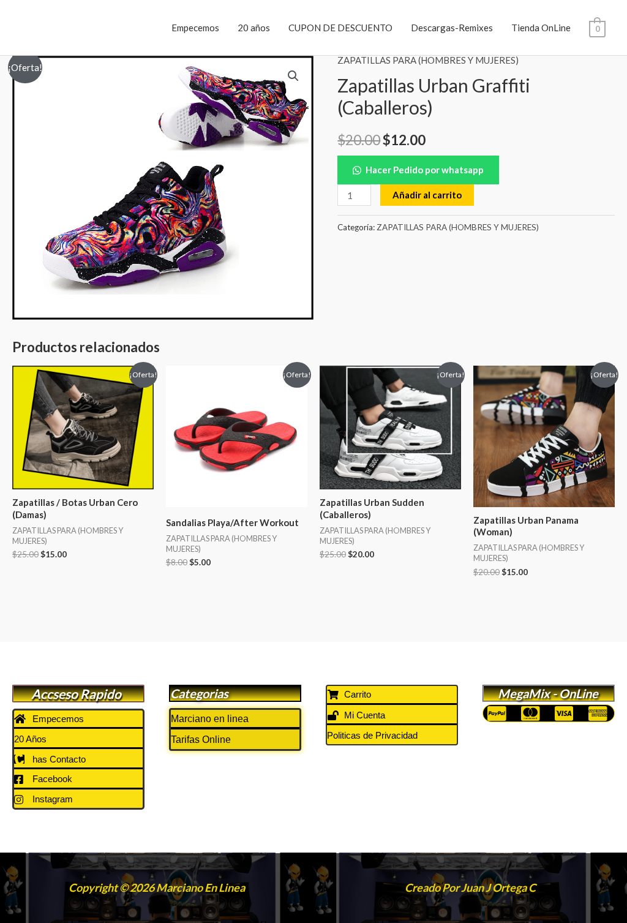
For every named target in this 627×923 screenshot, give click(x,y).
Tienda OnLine (541, 27)
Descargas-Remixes (452, 27)
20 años (254, 27)
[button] (293, 76)
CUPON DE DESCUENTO (340, 27)
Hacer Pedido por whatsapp (425, 169)
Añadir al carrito (427, 194)
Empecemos (195, 27)
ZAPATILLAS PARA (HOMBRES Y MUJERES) (428, 60)
